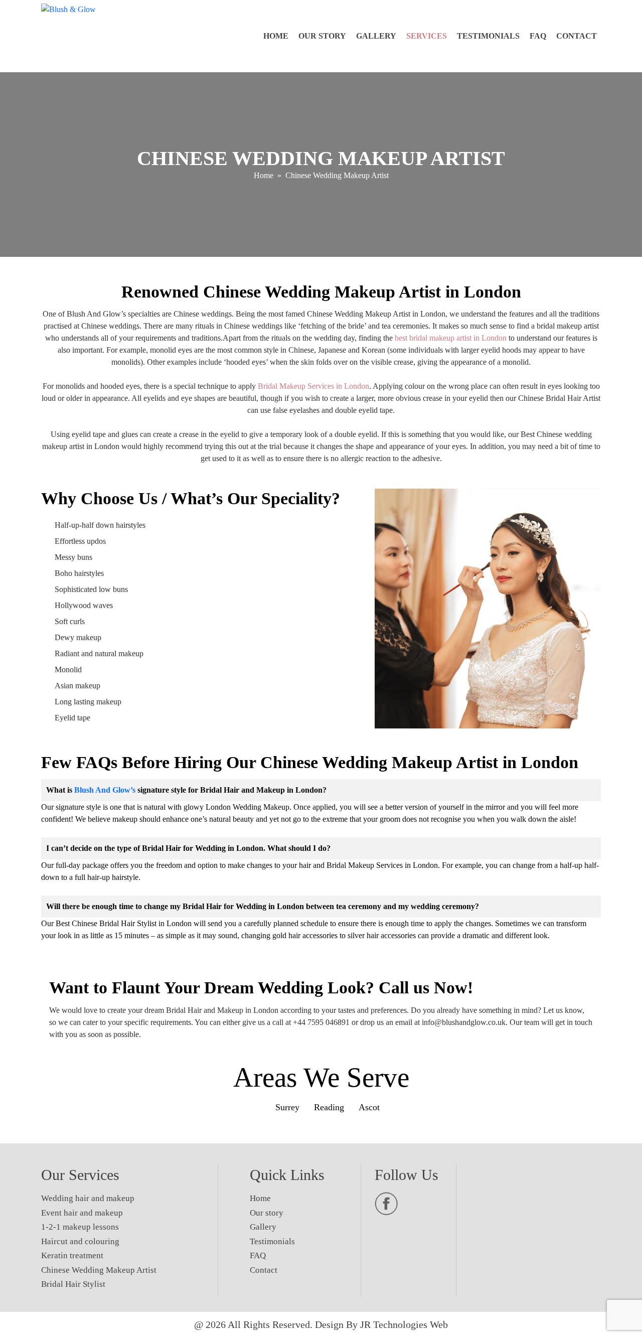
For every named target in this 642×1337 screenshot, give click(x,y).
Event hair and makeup (82, 1213)
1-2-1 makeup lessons (80, 1227)
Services (426, 36)
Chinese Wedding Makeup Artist (98, 1270)
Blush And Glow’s (104, 790)
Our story (266, 1213)
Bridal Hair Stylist (73, 1284)
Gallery (376, 36)
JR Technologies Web (404, 1324)
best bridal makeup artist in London (451, 338)
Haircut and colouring (80, 1241)
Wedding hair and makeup (87, 1198)
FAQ (538, 36)
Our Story (322, 36)
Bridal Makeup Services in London (313, 386)
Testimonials (488, 36)
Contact (576, 36)
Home (275, 36)
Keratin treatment (72, 1255)
